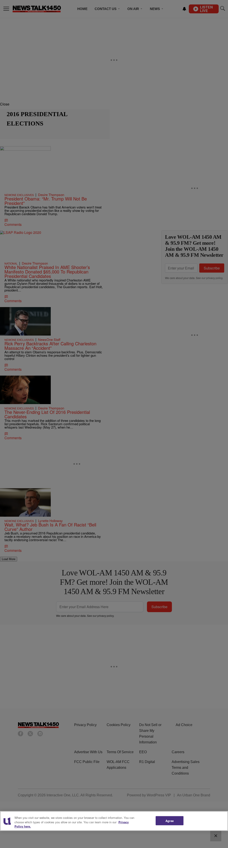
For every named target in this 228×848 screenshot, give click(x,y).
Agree (169, 820)
